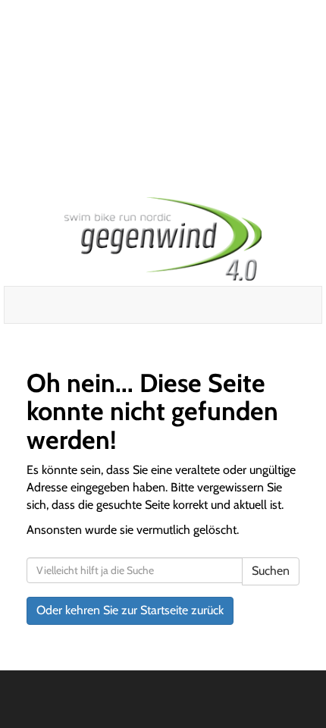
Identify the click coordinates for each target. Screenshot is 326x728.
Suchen (271, 570)
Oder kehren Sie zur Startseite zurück (130, 610)
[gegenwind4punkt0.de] (162, 239)
